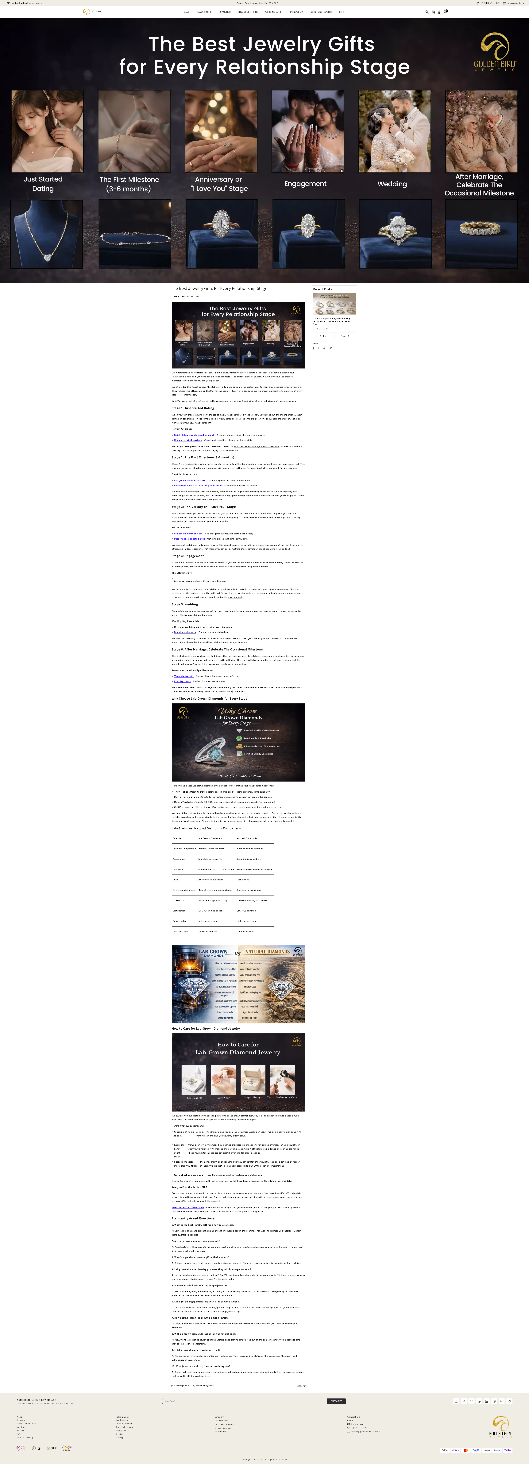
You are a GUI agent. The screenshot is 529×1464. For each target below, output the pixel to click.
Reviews (20, 1431)
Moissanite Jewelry (224, 1428)
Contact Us (352, 1420)
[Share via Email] (330, 348)
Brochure (21, 1420)
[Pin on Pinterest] (318, 348)
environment (235, 597)
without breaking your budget (273, 548)
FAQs (19, 1434)
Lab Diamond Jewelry (224, 1424)
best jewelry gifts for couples (227, 418)
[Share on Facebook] (313, 348)
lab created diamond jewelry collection (257, 446)
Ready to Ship (221, 1421)
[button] (445, 12)
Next (299, 1385)
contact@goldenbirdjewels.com (27, 3)
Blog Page (21, 1427)
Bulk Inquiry (121, 1434)
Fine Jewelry (220, 1431)
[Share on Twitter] (324, 348)
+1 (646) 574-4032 (490, 3)
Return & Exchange (124, 1427)
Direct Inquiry (357, 1424)
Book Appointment (516, 3)
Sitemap (119, 1438)
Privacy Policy (122, 1431)
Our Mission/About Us (27, 1424)
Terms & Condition (124, 1424)
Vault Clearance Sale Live (257, 3)
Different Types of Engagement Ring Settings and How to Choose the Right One (333, 321)
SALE (186, 12)
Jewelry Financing (25, 1438)
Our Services (122, 1420)
